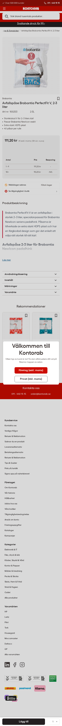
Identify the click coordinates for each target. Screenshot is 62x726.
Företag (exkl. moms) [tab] (31, 370)
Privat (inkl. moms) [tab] (31, 379)
